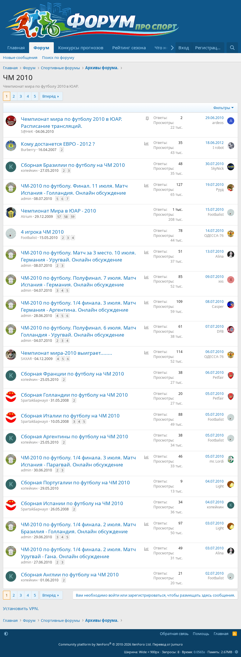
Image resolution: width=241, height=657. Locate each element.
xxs (221, 281)
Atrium (26, 216)
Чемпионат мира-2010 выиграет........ (66, 352)
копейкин (29, 170)
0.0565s (199, 652)
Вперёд (49, 96)
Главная (16, 47)
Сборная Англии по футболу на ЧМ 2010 (70, 574)
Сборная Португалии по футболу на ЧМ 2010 (75, 482)
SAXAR (26, 358)
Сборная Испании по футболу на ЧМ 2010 (72, 503)
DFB (220, 331)
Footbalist (216, 214)
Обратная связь (174, 633)
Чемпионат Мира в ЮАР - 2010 (58, 210)
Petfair (218, 377)
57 (59, 216)
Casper (218, 306)
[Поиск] (232, 47)
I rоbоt (218, 147)
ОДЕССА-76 (214, 235)
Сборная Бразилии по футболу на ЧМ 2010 (73, 165)
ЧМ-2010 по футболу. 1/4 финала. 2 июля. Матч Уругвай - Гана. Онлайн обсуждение (78, 553)
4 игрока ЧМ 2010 (42, 231)
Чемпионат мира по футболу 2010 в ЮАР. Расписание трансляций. (71, 122)
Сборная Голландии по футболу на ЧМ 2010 (74, 394)
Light (220, 486)
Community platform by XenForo (105, 644)
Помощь (201, 633)
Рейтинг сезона (129, 47)
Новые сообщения (20, 57)
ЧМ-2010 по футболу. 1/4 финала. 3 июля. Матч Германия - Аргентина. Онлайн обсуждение (78, 306)
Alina (219, 256)
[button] (6, 633)
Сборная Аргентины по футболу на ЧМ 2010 (74, 436)
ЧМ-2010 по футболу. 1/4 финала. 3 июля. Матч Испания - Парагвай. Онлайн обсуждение (78, 461)
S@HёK (27, 131)
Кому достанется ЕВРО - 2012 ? (58, 143)
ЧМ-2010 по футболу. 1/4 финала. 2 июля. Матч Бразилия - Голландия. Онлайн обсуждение (78, 528)
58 (66, 216)
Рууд (220, 189)
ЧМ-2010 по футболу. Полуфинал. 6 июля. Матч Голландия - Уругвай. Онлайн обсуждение (78, 331)
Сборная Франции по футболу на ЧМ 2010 (72, 373)
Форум (41, 47)
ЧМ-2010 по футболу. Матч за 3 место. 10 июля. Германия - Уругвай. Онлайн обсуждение (78, 256)
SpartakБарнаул (34, 400)
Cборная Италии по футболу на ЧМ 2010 (70, 415)
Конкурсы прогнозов (80, 47)
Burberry (28, 149)
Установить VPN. (21, 608)
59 (72, 216)
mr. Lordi (217, 461)
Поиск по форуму (58, 57)
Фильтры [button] (221, 107)
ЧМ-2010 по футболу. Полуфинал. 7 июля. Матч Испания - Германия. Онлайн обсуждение (78, 281)
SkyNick (217, 168)
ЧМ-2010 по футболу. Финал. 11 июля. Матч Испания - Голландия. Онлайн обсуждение (74, 189)
